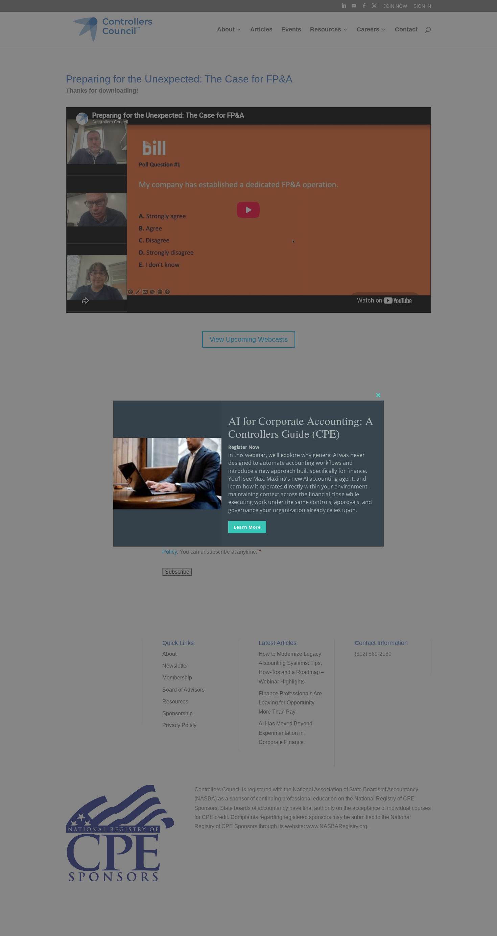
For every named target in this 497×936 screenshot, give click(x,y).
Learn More (247, 527)
